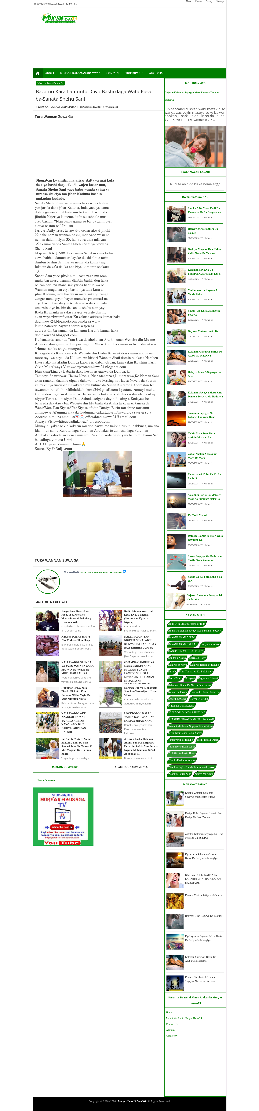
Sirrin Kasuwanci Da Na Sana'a (185, 733)
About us (170, 1029)
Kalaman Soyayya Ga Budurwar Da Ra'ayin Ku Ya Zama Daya (204, 272)
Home (169, 1012)
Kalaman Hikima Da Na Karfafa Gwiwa (189, 685)
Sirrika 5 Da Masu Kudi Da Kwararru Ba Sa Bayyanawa (204, 210)
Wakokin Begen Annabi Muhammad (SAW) (191, 767)
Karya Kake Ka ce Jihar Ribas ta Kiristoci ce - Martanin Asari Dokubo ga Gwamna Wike (76, 617)
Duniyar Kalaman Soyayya (80, 72)
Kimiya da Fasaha (177, 692)
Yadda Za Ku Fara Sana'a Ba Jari (205, 578)
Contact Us (171, 1024)
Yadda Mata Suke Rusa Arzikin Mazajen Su (201, 435)
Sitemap (220, 1)
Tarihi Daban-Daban (208, 739)
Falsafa (172, 671)
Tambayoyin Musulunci (180, 739)
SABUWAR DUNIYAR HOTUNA (186, 712)
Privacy (209, 1)
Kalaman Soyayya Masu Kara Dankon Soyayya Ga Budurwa (205, 394)
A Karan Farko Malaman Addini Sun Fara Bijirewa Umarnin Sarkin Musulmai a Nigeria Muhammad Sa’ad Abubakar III (141, 746)
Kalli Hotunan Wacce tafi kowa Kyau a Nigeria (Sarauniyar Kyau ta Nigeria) (139, 617)
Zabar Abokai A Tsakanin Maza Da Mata (202, 456)
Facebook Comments (132, 766)
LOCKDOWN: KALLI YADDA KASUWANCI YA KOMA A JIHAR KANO (139, 717)
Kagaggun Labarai (208, 678)
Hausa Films (174, 678)
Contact (198, 1)
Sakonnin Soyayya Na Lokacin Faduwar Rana (201, 415)
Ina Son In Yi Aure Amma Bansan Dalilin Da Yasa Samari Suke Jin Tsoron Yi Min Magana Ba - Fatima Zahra (76, 746)
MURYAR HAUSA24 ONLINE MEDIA (101, 572)
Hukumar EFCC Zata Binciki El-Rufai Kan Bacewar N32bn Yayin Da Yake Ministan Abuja (75, 693)
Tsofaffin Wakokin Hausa (181, 753)
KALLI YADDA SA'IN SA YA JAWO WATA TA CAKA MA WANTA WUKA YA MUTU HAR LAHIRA (77, 668)
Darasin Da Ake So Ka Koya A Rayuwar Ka (205, 537)
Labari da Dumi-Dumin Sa (50, 83)
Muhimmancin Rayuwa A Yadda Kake (202, 292)
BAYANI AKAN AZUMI (181, 637)
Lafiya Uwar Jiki (199, 698)
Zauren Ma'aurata (204, 774)
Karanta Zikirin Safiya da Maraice (203, 895)
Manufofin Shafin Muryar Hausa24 (184, 1018)
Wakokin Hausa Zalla (179, 774)
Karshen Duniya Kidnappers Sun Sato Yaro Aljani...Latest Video (141, 691)
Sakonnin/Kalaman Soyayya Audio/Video (190, 726)
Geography (171, 1035)
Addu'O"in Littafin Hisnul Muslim (186, 623)
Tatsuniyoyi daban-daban (181, 746)
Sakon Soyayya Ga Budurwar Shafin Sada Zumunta (205, 558)
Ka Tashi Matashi (198, 515)
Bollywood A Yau (210, 644)
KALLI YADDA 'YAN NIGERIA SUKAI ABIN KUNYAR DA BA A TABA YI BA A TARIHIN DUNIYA (140, 642)
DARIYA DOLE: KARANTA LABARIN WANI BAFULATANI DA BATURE (203, 879)
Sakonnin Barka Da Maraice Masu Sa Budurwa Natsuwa (204, 497)
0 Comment (111, 106)
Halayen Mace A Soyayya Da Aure (204, 374)
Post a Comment (46, 780)
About (188, 1)
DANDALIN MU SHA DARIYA (186, 651)
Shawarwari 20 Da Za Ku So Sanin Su (204, 476)
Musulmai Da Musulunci (181, 705)
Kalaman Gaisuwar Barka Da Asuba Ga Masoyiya (205, 353)
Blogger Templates (126, 1107)
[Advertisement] (154, 38)
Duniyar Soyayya (177, 664)
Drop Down (134, 72)
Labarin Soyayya (177, 698)
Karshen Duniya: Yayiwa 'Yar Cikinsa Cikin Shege (75, 638)
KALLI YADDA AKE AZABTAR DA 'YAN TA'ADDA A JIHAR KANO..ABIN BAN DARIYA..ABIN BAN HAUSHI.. (73, 722)
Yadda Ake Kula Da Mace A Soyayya (204, 312)
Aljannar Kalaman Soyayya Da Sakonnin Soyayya (195, 630)
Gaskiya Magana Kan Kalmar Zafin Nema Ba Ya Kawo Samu (205, 251)
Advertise (156, 73)
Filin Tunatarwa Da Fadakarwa (196, 671)
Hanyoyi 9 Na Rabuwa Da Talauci (203, 230)
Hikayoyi (190, 678)
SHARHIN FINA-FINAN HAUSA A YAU (191, 719)
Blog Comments (67, 766)
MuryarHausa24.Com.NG (132, 1101)
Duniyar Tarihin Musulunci (204, 664)
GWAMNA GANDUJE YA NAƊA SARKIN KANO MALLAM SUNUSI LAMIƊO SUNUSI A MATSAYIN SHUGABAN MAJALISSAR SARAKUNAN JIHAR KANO (139, 675)
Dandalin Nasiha (177, 658)
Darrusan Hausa (197, 658)
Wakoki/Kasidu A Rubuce (181, 760)
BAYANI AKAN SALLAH (182, 644)
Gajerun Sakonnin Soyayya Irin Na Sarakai (205, 597)
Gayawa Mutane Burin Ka (203, 331)
